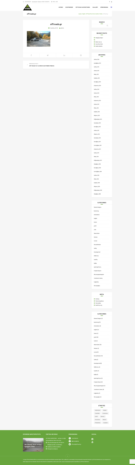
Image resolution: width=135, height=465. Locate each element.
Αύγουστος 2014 (97, 85)
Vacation (105, 422)
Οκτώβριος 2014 (97, 81)
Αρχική (61, 7)
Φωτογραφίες (97, 285)
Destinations (97, 214)
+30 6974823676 (75, 438)
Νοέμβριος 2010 (97, 164)
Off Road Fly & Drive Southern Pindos (94, 13)
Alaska (104, 410)
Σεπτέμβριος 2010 (98, 171)
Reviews (96, 237)
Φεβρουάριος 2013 (98, 119)
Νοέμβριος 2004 (97, 194)
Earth (96, 416)
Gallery (95, 7)
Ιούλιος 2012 (96, 130)
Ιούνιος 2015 (96, 70)
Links (95, 229)
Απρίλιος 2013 (97, 111)
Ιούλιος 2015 (96, 67)
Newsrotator (97, 233)
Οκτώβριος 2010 (97, 167)
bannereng (96, 211)
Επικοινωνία (104, 7)
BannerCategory (97, 207)
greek (95, 226)
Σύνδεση (97, 299)
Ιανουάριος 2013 (97, 123)
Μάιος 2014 (96, 96)
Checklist (97, 413)
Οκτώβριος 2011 (97, 141)
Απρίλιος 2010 (97, 182)
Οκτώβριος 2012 (97, 126)
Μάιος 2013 (96, 108)
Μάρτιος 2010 (97, 186)
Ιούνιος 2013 (96, 104)
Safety (95, 248)
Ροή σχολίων (98, 303)
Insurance (97, 419)
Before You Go (98, 42)
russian (95, 240)
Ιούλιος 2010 (96, 175)
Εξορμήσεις (69, 7)
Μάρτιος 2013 (97, 115)
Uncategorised (97, 252)
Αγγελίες (96, 259)
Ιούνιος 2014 (96, 93)
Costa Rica (105, 413)
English (83, 13)
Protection (97, 422)
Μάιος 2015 (96, 74)
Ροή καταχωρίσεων (99, 301)
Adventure (97, 410)
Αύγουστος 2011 (97, 149)
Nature (104, 419)
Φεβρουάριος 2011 (98, 160)
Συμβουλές (96, 282)
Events (95, 222)
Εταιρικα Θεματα (97, 270)
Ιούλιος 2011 (96, 152)
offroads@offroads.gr (76, 444)
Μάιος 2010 (96, 179)
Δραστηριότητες (97, 267)
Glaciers (102, 416)
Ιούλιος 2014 (96, 89)
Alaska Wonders (98, 46)
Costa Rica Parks (99, 44)
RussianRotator (97, 244)
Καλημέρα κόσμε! (99, 37)
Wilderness (96, 255)
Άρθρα (95, 263)
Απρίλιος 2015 (97, 78)
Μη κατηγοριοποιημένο (99, 274)
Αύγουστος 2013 (97, 100)
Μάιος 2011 (96, 156)
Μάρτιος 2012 (97, 134)
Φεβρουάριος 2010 (98, 190)
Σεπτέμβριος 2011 (98, 145)
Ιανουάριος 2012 (97, 138)
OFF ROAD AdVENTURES (83, 7)
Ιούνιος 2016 (96, 59)
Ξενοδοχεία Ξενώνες (98, 278)
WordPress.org (98, 305)
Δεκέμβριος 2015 (97, 63)
